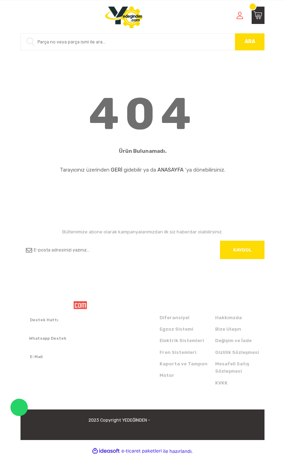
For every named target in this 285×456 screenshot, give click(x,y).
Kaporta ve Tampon (183, 363)
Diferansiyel (174, 317)
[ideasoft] (106, 451)
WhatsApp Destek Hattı (19, 407)
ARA (250, 41)
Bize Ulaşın (228, 329)
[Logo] (123, 17)
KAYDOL (242, 249)
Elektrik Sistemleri (182, 340)
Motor (167, 375)
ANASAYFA (170, 170)
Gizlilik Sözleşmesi (237, 352)
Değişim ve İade (233, 340)
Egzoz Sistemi (176, 329)
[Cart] (258, 15)
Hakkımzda (228, 317)
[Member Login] (239, 15)
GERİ (116, 170)
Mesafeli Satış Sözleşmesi (232, 367)
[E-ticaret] (141, 451)
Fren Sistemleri (178, 352)
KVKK (221, 382)
